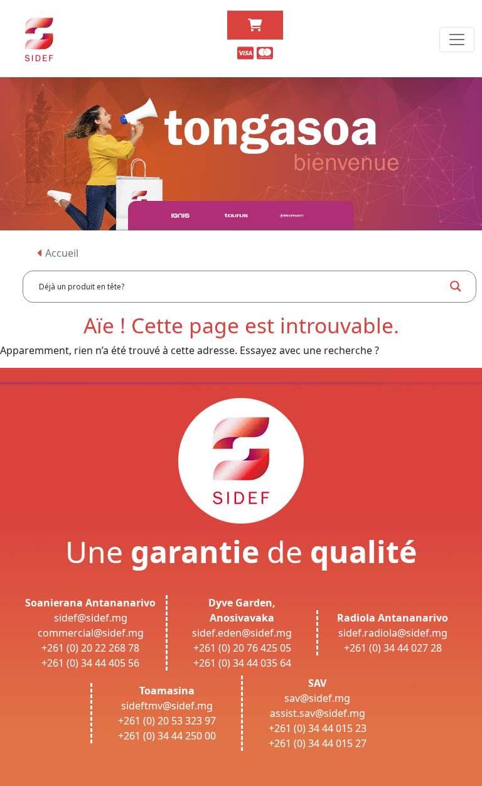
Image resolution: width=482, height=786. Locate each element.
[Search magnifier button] (455, 286)
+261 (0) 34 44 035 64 (242, 663)
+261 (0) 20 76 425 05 (242, 648)
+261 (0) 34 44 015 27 (318, 743)
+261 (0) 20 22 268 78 (90, 648)
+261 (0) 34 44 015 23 (318, 728)
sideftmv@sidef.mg (167, 706)
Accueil (60, 253)
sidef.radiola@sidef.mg (392, 633)
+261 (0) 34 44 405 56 (90, 663)
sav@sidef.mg (317, 698)
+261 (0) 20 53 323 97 (167, 721)
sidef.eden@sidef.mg (242, 633)
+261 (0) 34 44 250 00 (167, 736)
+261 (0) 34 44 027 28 (393, 648)
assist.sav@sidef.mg (317, 713)
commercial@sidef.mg (91, 633)
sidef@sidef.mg (90, 618)
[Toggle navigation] (456, 39)
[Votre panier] (255, 25)
